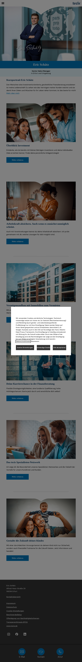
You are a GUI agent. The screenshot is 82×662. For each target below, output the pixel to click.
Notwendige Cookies (43, 347)
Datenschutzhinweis (23, 341)
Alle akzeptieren (59, 347)
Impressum (35, 341)
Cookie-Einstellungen (25, 347)
